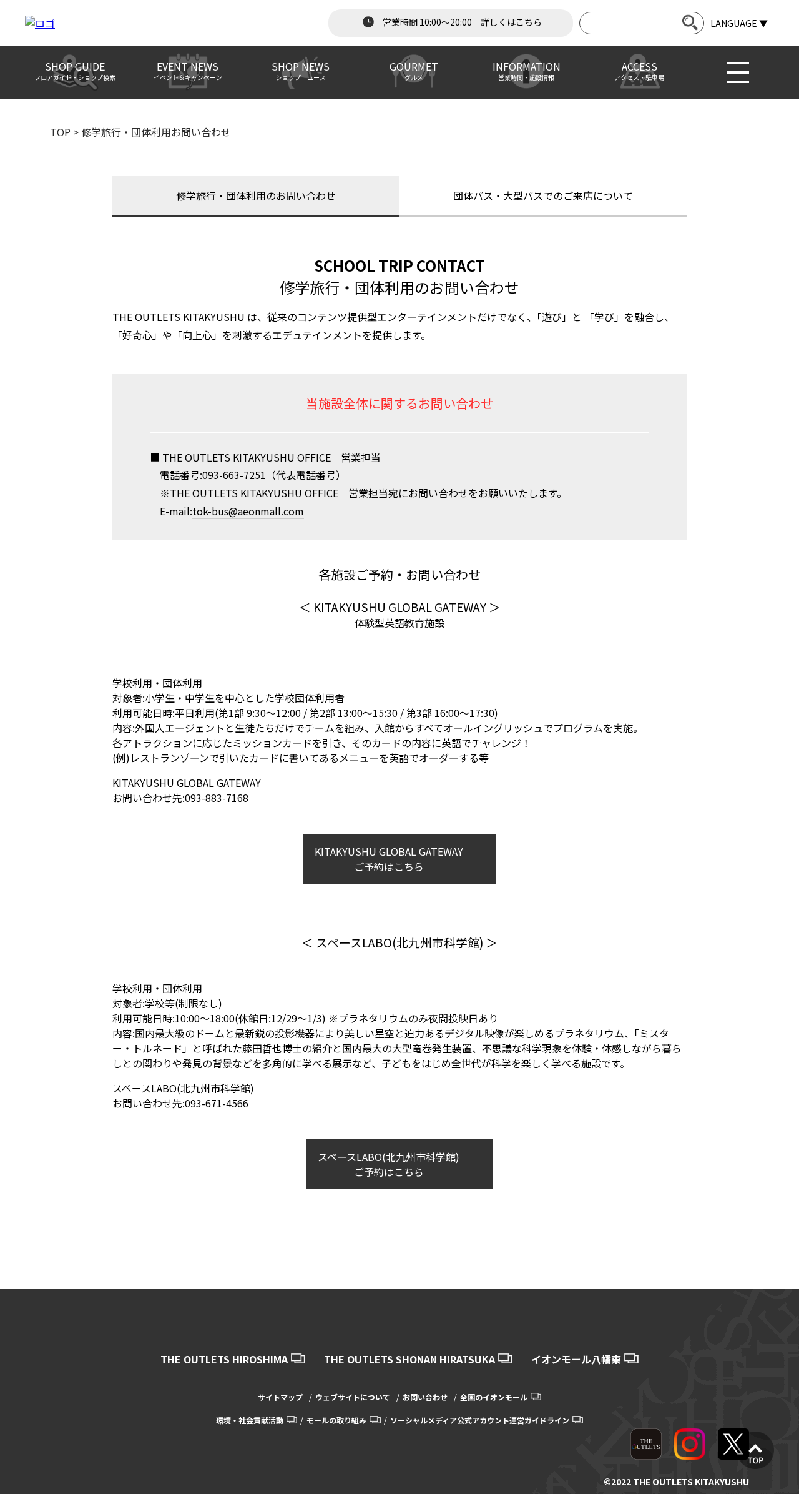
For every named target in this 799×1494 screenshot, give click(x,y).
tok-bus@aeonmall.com (248, 510)
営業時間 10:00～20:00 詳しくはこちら (461, 22)
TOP (60, 131)
